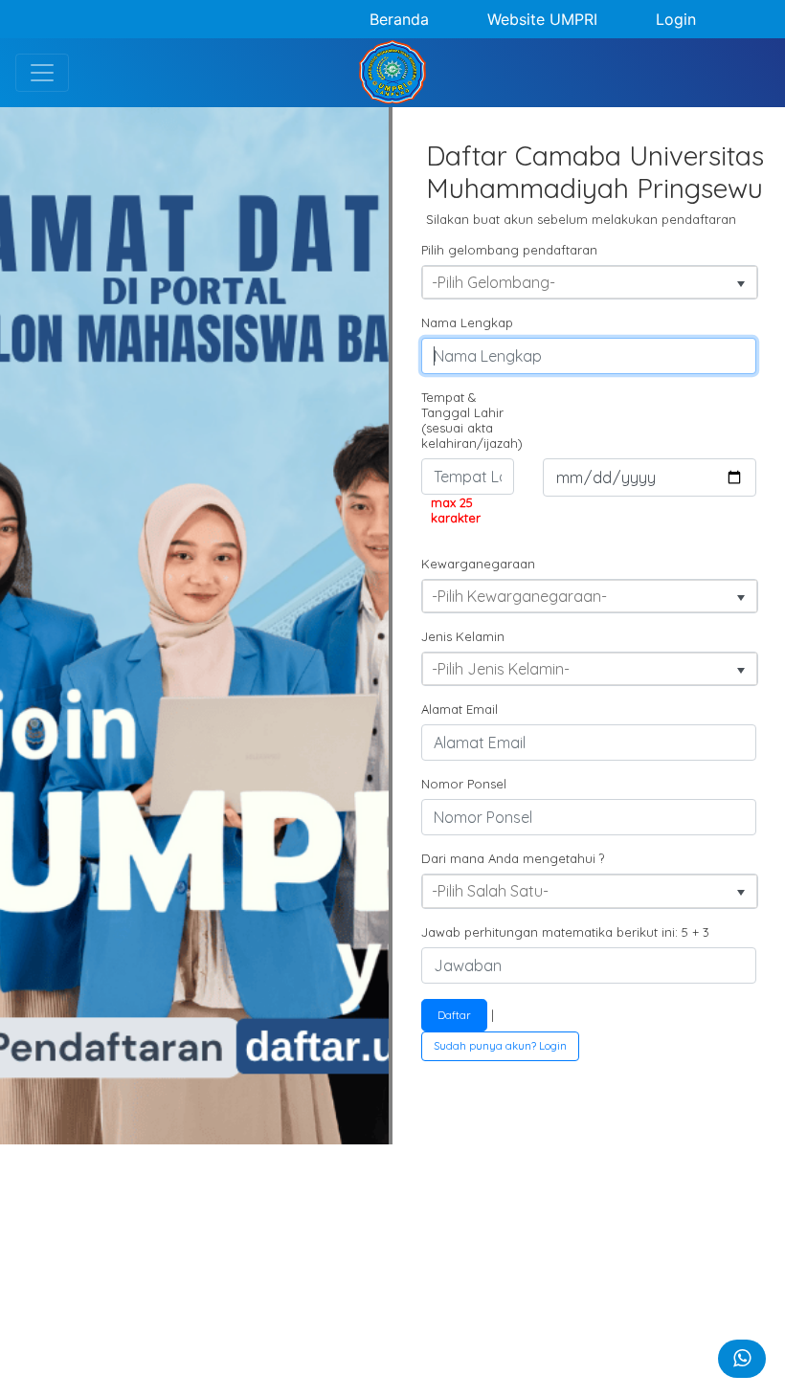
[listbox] (589, 282)
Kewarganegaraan (474, 563)
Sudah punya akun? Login (500, 1046)
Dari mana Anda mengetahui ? (512, 858)
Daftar (454, 1015)
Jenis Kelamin (463, 636)
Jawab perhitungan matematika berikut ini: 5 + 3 (565, 932)
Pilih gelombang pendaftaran (509, 249)
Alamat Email (459, 709)
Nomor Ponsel (463, 783)
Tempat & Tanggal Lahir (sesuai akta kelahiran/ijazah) (472, 420)
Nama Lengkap (467, 322)
